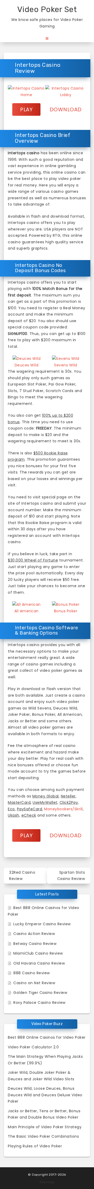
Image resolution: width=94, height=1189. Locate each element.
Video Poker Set (47, 9)
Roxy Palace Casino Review (39, 1002)
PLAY (26, 109)
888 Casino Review (31, 973)
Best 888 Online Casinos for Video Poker (47, 1037)
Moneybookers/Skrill (63, 809)
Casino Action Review (34, 933)
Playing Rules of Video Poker (35, 1146)
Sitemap (47, 1182)
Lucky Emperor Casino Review (42, 924)
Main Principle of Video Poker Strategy (44, 1127)
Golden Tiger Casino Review (40, 992)
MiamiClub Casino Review (38, 953)
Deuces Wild (27, 365)
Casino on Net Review (34, 983)
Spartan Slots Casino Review (71, 876)
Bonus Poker (66, 611)
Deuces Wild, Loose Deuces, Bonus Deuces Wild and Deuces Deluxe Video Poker (45, 1095)
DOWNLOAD (66, 109)
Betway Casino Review (34, 943)
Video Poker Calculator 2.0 (33, 1047)
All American (26, 611)
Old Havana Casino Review (39, 963)
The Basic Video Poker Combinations (43, 1136)
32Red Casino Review (22, 876)
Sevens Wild (65, 365)
